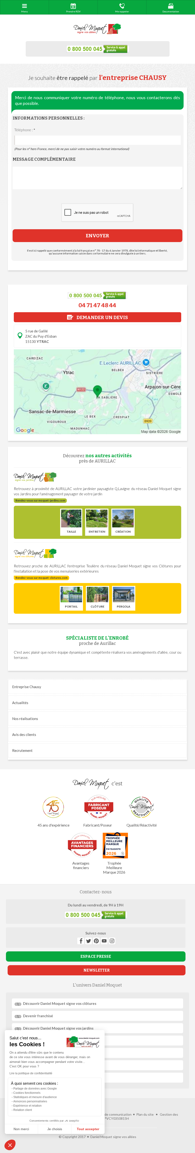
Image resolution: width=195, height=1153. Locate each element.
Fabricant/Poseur (97, 825)
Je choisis (54, 1129)
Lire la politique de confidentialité (31, 1073)
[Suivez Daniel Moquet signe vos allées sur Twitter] (88, 941)
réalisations (25, 718)
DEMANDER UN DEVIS (102, 317)
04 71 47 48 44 (97, 305)
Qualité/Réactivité (142, 825)
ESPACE (95, 956)
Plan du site (145, 1114)
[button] (10, 1145)
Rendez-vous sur (40, 500)
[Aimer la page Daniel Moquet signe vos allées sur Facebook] (80, 941)
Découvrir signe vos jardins (58, 1028)
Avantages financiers (80, 865)
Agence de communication (112, 1114)
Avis (24, 734)
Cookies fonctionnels (26, 1093)
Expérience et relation (27, 1105)
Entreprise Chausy (26, 687)
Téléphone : (24, 129)
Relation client (22, 1110)
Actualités (20, 703)
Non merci (21, 1129)
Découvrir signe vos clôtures (59, 1003)
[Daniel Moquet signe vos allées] (97, 29)
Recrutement (22, 750)
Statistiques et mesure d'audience (35, 1097)
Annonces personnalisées (30, 1101)
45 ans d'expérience (53, 825)
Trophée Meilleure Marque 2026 (114, 867)
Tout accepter (88, 1129)
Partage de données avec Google (35, 1088)
